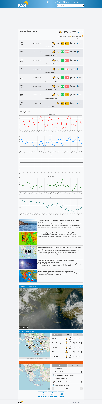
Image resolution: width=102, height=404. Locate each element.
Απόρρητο (82, 402)
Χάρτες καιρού (42, 396)
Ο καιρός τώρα (52, 396)
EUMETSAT (80, 286)
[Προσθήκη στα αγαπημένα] (36, 31)
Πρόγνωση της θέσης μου (55, 2)
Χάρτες (67, 2)
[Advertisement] (51, 18)
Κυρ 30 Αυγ (67, 334)
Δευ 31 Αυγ (77, 334)
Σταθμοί (73, 2)
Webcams (81, 2)
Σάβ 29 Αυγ (57, 334)
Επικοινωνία (68, 402)
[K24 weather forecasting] (23, 4)
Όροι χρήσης (76, 402)
